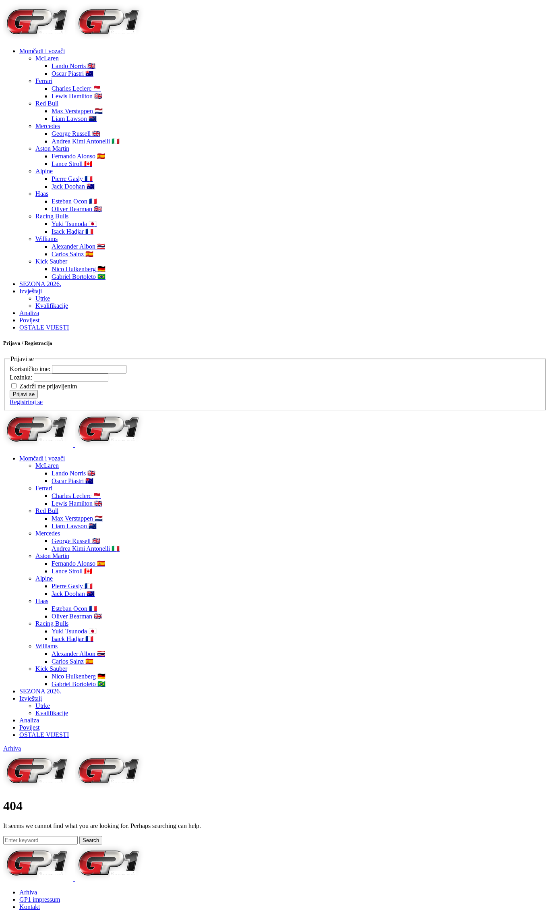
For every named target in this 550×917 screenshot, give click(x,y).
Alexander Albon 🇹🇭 (78, 246)
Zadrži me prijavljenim (48, 386)
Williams (46, 238)
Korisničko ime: (31, 368)
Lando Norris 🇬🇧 (73, 65)
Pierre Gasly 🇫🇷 (72, 178)
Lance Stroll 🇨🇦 (72, 163)
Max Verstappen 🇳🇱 (77, 111)
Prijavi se (24, 394)
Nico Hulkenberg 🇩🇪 (78, 269)
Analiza (29, 312)
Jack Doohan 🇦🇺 (73, 186)
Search (91, 840)
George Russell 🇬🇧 (76, 133)
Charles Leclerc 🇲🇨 (76, 88)
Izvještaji (30, 291)
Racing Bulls (51, 216)
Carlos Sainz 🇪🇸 (72, 254)
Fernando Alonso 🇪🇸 (78, 156)
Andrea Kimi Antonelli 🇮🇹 (86, 141)
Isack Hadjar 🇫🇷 (72, 231)
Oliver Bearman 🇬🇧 (77, 208)
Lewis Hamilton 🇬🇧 (77, 96)
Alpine (44, 171)
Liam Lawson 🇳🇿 (74, 118)
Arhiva (12, 748)
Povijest (29, 320)
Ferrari (43, 80)
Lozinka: (22, 377)
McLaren (47, 58)
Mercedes (47, 125)
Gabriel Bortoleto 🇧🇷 (78, 276)
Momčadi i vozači (42, 51)
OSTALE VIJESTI (44, 327)
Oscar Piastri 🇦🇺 (72, 73)
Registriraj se (26, 401)
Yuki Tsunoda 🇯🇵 (74, 223)
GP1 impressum (39, 899)
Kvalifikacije (51, 305)
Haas (41, 193)
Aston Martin (52, 148)
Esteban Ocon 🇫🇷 (74, 201)
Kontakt (29, 906)
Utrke (42, 298)
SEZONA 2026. (40, 283)
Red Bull (46, 103)
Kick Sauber (51, 261)
